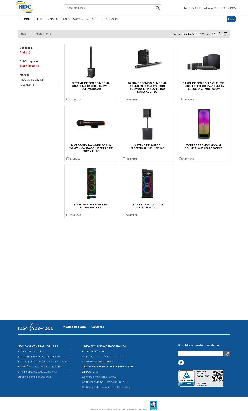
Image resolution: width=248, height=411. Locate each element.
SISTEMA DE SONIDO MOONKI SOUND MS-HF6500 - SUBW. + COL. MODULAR (91, 86)
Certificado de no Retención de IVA (104, 381)
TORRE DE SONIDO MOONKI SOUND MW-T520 (147, 206)
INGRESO (189, 8)
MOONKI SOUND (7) (32, 80)
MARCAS (52, 18)
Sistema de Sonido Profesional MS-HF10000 (147, 147)
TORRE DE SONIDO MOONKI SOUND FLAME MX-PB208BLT (203, 147)
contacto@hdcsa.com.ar (41, 371)
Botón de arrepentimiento (34, 376)
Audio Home (43, 33)
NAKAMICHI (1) (29, 85)
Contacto (97, 327)
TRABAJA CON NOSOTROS (218, 8)
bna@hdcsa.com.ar (102, 361)
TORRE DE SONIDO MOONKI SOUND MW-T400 (91, 206)
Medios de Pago (74, 327)
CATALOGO (94, 18)
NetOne (138, 409)
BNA (231, 19)
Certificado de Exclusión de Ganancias (106, 387)
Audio (23, 33)
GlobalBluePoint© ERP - (110, 409)
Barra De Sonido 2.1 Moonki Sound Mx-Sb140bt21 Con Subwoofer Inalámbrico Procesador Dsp (147, 87)
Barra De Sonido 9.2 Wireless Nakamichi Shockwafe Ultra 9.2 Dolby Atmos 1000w (204, 86)
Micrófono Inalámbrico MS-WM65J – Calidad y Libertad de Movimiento (91, 148)
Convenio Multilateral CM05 (99, 376)
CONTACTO (111, 18)
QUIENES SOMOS (72, 18)
